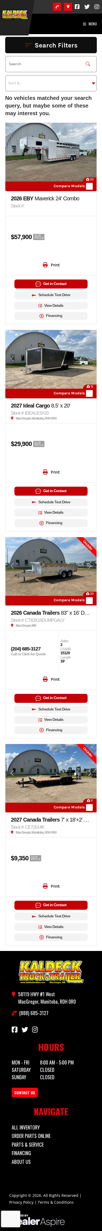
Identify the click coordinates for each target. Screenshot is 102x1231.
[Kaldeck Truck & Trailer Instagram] (96, 7)
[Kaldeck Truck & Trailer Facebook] (77, 7)
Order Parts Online (31, 1135)
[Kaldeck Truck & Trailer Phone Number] (57, 7)
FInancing (21, 1152)
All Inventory (26, 1127)
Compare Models (69, 186)
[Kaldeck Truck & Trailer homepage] (51, 972)
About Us (21, 1161)
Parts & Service (28, 1144)
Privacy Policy (21, 1202)
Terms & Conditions (56, 1202)
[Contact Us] (68, 7)
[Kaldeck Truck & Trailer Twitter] (87, 7)
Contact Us (24, 1092)
